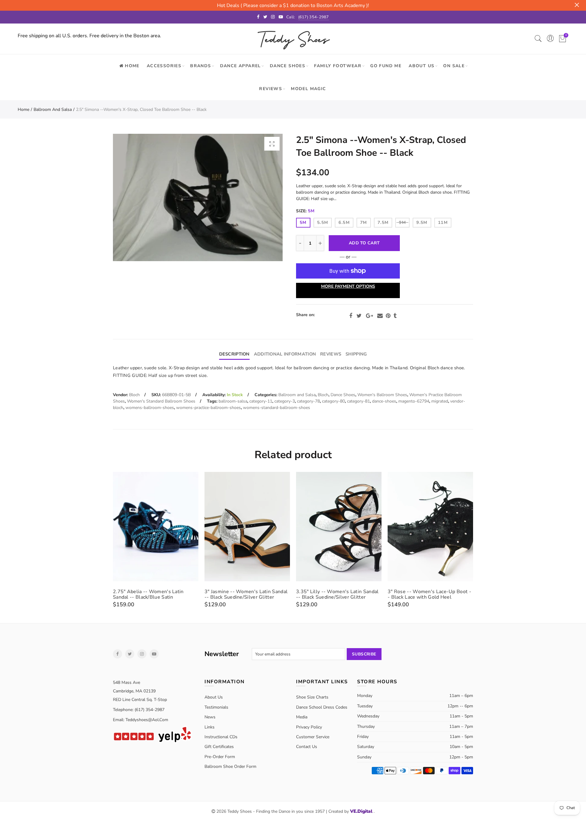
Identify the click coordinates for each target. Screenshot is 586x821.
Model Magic (308, 89)
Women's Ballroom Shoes (382, 395)
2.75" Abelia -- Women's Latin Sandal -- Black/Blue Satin (148, 594)
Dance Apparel (240, 66)
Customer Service (312, 737)
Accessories (164, 66)
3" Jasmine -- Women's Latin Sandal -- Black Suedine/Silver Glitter (246, 594)
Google (369, 316)
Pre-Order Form (219, 757)
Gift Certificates (219, 747)
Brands (200, 66)
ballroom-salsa (233, 401)
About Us (421, 66)
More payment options (348, 286)
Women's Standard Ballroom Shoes (161, 401)
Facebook (350, 316)
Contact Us (306, 747)
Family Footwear (337, 66)
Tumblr (394, 316)
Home (23, 109)
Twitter (359, 316)
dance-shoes (384, 401)
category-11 (260, 401)
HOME (132, 66)
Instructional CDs (220, 737)
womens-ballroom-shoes (149, 407)
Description (234, 354)
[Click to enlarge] (272, 144)
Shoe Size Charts (312, 697)
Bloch (134, 395)
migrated (439, 401)
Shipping (356, 354)
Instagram (141, 654)
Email (380, 316)
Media (301, 717)
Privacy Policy (309, 727)
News (209, 717)
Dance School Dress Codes (321, 707)
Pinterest (388, 316)
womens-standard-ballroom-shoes (276, 407)
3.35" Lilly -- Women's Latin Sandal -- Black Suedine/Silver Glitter (337, 594)
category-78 (308, 401)
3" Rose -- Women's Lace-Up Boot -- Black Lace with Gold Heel (429, 594)
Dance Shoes (287, 66)
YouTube (154, 654)
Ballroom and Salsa (53, 109)
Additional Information (285, 354)
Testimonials (216, 707)
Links (209, 727)
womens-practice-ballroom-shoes (208, 407)
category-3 (284, 401)
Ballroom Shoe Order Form (230, 766)
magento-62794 (413, 401)
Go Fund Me (385, 66)
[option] (198, 197)
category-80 (333, 401)
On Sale (454, 66)
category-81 (358, 401)
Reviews (270, 89)
